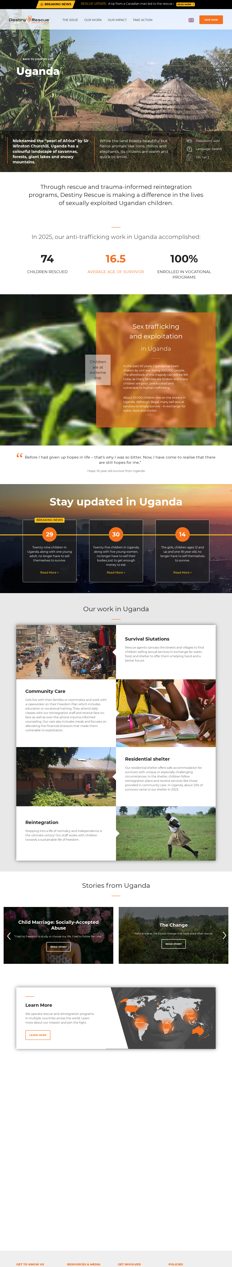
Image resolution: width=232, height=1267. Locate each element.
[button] (8, 935)
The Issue (70, 20)
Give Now (211, 19)
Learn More (37, 1035)
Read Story (58, 946)
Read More (184, 4)
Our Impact (117, 20)
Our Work (93, 20)
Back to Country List (37, 59)
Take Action (142, 20)
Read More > (49, 572)
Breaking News (57, 4)
